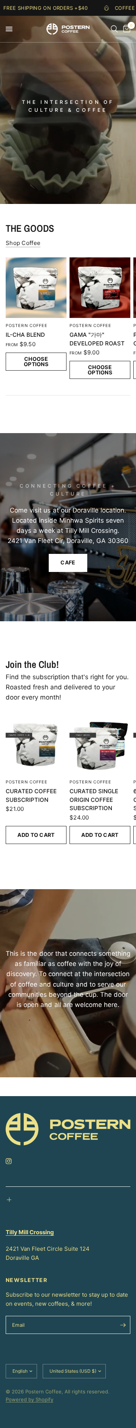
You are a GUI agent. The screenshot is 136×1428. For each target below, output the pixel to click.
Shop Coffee (23, 243)
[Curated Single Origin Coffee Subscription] (100, 744)
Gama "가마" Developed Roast (97, 339)
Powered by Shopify (29, 1399)
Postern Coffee (27, 325)
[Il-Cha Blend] (36, 287)
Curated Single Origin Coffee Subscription (94, 800)
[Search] (114, 29)
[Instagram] (14, 1161)
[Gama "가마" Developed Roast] (100, 287)
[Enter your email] (122, 1325)
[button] (68, 563)
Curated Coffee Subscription (31, 795)
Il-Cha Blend (25, 334)
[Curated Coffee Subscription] (36, 744)
